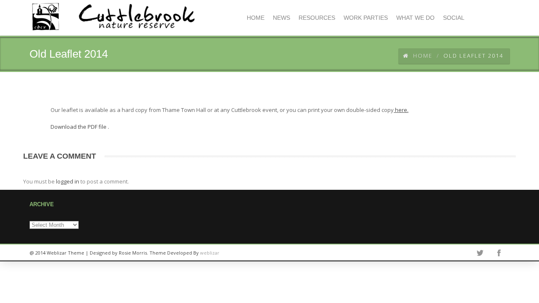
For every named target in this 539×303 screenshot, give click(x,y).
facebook (499, 253)
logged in (67, 181)
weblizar (209, 253)
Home (422, 55)
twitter (480, 253)
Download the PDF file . (80, 126)
